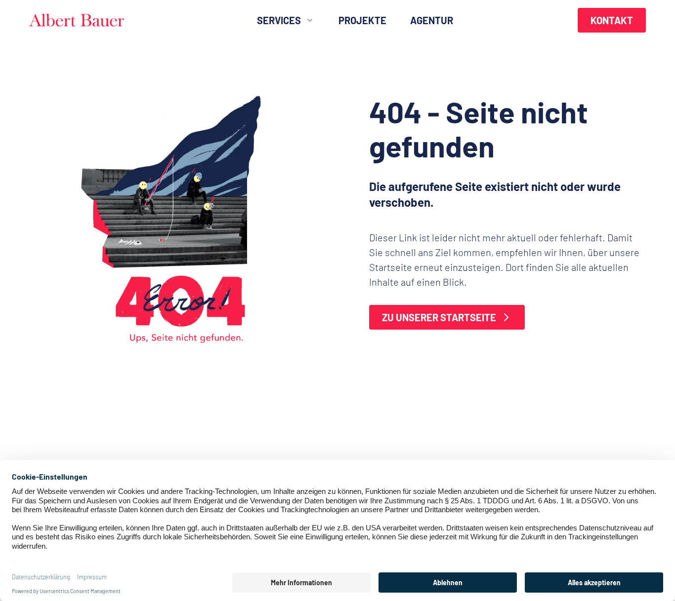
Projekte (362, 20)
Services (279, 20)
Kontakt (612, 20)
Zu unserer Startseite (439, 317)
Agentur (431, 20)
